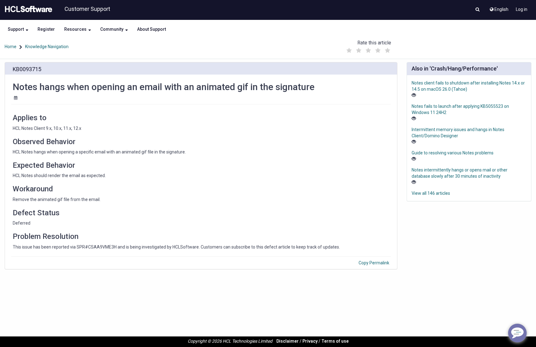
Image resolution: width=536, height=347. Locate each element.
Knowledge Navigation (47, 46)
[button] (477, 10)
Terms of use (335, 341)
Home (10, 46)
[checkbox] (349, 50)
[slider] (368, 48)
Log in (521, 9)
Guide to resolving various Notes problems (453, 152)
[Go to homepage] (27, 9)
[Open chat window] (517, 333)
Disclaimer (287, 341)
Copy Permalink (374, 262)
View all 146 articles (431, 193)
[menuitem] (498, 8)
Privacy (310, 341)
